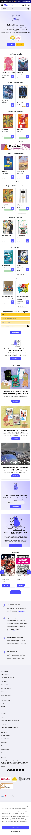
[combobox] (15, 8)
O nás (2, 691)
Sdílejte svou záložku (6, 695)
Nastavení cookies (15, 831)
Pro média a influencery (6, 745)
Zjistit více (13, 823)
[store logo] (8, 5)
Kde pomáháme (5, 724)
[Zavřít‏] (29, 1)
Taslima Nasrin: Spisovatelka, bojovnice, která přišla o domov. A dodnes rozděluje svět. (15, 393)
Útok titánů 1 (5, 578)
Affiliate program (5, 749)
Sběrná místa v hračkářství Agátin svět (10, 720)
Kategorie (3, 713)
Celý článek (15, 401)
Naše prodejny (4, 681)
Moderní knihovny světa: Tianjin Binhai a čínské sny (15, 468)
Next (29, 572)
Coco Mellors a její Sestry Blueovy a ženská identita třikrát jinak (15, 431)
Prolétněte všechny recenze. (18, 660)
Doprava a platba (5, 674)
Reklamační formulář (6, 688)
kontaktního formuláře (6, 762)
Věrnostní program (5, 735)
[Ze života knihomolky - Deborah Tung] (23, 565)
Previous (2, 572)
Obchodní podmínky (6, 738)
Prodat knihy (19, 44)
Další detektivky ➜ (21, 274)
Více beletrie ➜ (22, 213)
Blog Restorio (4, 742)
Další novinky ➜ (22, 141)
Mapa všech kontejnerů (15, 545)
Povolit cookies (15, 827)
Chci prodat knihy (15, 358)
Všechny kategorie (15, 332)
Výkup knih (3, 703)
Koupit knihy (11, 44)
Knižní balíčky (4, 710)
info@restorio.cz (21, 762)
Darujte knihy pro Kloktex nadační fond (10, 727)
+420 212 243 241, (10, 763)
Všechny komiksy (15, 592)
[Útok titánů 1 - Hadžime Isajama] (8, 565)
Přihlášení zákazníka (5, 684)
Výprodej (3, 717)
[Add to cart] (12, 76)
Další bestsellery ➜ (21, 182)
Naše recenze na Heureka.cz (7, 677)
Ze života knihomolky (22, 578)
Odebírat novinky (15, 506)
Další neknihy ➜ (22, 307)
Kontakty (3, 752)
